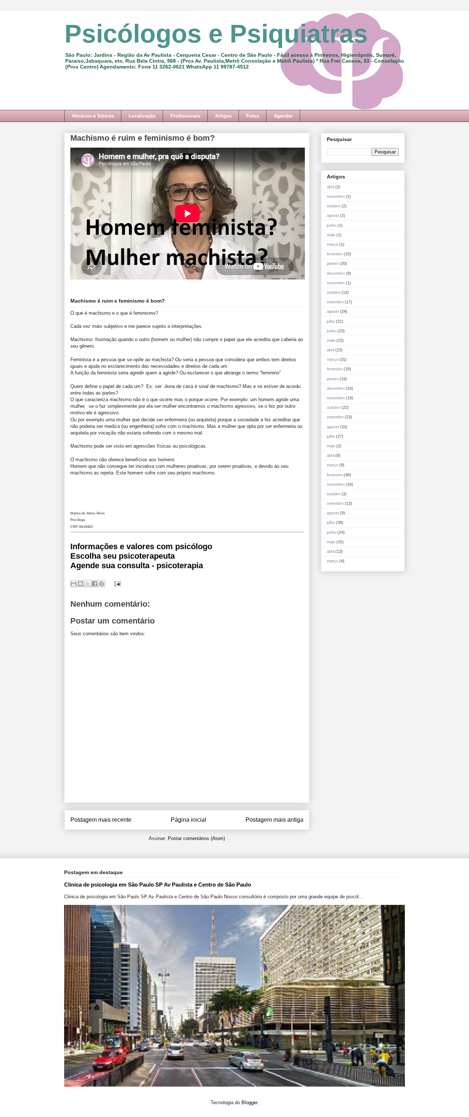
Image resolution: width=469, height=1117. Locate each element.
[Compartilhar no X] (87, 583)
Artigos (223, 116)
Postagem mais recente (101, 820)
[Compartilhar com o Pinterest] (101, 583)
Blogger (249, 1102)
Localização (142, 116)
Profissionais (185, 116)
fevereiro (335, 254)
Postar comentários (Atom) (196, 838)
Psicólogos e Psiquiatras (216, 33)
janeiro (333, 263)
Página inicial (188, 820)
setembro (335, 302)
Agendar (283, 116)
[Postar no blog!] (80, 583)
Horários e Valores (93, 116)
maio (331, 235)
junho (331, 225)
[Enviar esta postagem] (116, 583)
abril (330, 187)
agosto (333, 215)
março (332, 244)
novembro (336, 196)
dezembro (336, 273)
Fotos (252, 116)
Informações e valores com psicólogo (141, 546)
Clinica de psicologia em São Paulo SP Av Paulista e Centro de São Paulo (157, 884)
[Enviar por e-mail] (73, 583)
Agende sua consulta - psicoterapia (136, 565)
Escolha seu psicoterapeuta (122, 556)
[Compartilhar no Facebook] (94, 583)
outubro (333, 206)
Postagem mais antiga (274, 820)
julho (331, 321)
